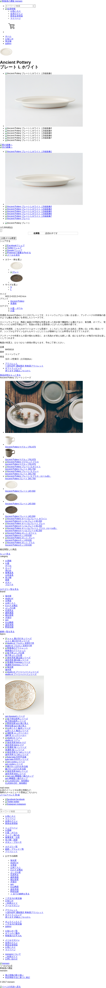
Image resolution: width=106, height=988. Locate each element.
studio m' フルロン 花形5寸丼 (18, 646)
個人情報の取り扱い (14, 975)
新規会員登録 (16, 16)
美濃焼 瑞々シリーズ (14, 750)
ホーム (8, 36)
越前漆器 (9, 613)
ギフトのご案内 (12, 933)
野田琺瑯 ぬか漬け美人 (15, 726)
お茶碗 (8, 830)
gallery (8, 43)
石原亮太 (9, 610)
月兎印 (8, 617)
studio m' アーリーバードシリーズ (21, 674)
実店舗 (8, 41)
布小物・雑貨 (11, 840)
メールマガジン (12, 905)
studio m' (9, 598)
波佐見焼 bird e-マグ (14, 745)
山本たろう (10, 603)
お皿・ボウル (16, 308)
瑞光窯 (8, 596)
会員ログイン (16, 13)
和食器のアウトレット (15, 650)
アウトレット (11, 851)
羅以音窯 (9, 615)
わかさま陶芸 (11, 605)
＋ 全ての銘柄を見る (19, 894)
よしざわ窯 (10, 608)
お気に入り (15, 11)
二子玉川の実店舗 (13, 898)
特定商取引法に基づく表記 (17, 977)
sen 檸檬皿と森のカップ (16, 778)
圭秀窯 (8, 601)
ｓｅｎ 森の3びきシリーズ (17, 641)
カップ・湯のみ (12, 835)
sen (7, 620)
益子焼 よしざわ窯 (13, 655)
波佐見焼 (9, 625)
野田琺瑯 (9, 627)
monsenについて (13, 954)
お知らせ (9, 39)
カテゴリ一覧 (11, 847)
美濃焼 (13, 303)
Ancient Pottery (17, 301)
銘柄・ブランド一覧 (14, 849)
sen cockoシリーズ (14, 764)
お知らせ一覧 (11, 931)
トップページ (11, 828)
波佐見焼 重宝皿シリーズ (16, 660)
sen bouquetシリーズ (15, 716)
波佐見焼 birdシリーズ (15, 774)
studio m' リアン (12, 740)
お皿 (12, 311)
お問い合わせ (11, 959)
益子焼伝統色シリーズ (15, 721)
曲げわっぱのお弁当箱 (15, 769)
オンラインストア (13, 922)
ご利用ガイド (11, 903)
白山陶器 (9, 622)
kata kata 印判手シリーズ (16, 759)
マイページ (15, 18)
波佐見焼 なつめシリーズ (16, 754)
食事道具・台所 (12, 837)
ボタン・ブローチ (13, 842)
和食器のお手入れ (13, 936)
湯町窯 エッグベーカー (15, 735)
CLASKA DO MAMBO (16, 783)
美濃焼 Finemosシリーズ (16, 665)
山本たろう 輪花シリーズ (16, 731)
